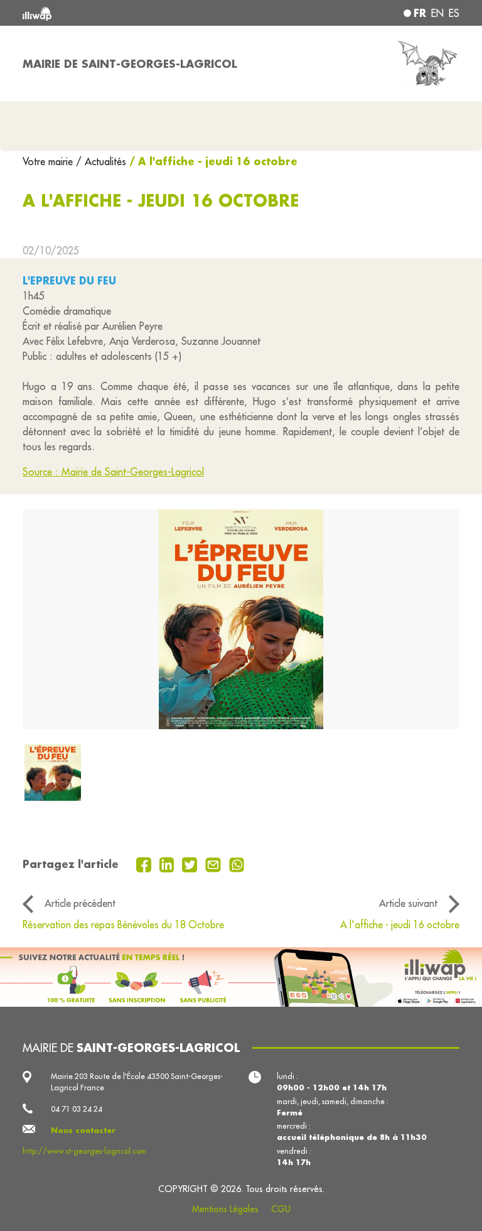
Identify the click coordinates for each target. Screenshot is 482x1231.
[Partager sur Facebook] (145, 863)
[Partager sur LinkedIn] (168, 863)
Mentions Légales (225, 1209)
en (437, 13)
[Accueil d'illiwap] (109, 13)
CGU (281, 1209)
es (454, 13)
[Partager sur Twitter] (191, 863)
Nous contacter (83, 1130)
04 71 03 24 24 (76, 1109)
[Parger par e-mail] (215, 863)
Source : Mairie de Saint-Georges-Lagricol (113, 471)
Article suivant (408, 903)
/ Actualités (101, 161)
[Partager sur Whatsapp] (237, 863)
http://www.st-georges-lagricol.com (84, 1151)
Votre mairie (49, 161)
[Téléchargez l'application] (241, 977)
